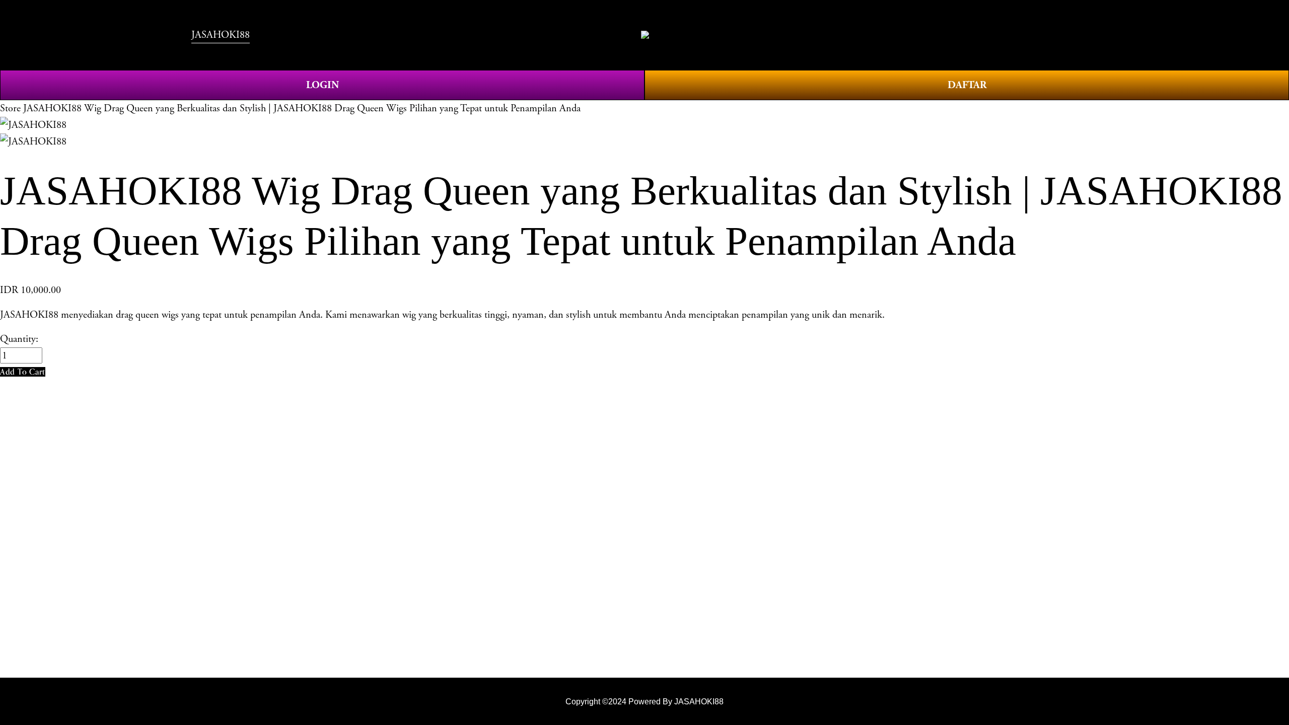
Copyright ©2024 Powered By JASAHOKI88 (644, 701)
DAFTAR (967, 85)
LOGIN (322, 85)
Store (10, 108)
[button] (22, 372)
